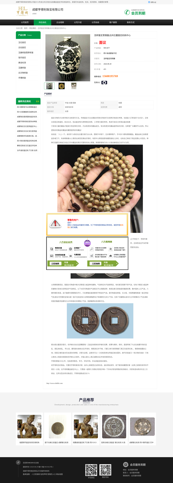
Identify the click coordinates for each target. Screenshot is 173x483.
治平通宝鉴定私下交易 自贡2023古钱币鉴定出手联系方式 (28, 150)
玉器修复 (22, 68)
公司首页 (25, 22)
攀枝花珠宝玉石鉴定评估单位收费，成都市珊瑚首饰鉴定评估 (28, 146)
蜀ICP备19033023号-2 (45, 467)
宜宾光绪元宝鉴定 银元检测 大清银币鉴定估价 (90, 442)
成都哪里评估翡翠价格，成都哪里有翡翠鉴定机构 (28, 136)
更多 (37, 101)
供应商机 (42, 22)
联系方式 (131, 22)
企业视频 (60, 22)
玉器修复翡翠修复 (25, 53)
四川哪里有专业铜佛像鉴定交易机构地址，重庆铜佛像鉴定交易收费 (28, 107)
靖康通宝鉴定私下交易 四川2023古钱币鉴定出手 (62, 442)
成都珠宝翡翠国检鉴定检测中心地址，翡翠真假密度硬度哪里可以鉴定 (28, 117)
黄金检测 (22, 63)
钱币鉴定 (22, 58)
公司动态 (95, 22)
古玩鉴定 (22, 48)
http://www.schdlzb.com (54, 383)
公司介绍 (78, 22)
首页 (25, 28)
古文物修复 (23, 73)
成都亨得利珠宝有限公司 (31, 471)
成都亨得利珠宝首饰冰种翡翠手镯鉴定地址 (28, 121)
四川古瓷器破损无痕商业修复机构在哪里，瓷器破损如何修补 (28, 112)
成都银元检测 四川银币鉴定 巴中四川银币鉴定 (118, 442)
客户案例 (113, 22)
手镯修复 (22, 78)
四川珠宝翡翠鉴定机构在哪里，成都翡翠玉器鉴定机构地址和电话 (28, 141)
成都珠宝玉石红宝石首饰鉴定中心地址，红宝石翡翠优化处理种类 (28, 131)
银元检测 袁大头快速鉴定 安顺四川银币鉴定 (145, 442)
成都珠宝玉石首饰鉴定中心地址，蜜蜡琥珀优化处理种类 (28, 126)
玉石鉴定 (22, 42)
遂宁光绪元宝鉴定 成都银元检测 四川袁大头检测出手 (35, 442)
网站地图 (59, 474)
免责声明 (43, 474)
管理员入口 (51, 474)
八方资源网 (36, 474)
